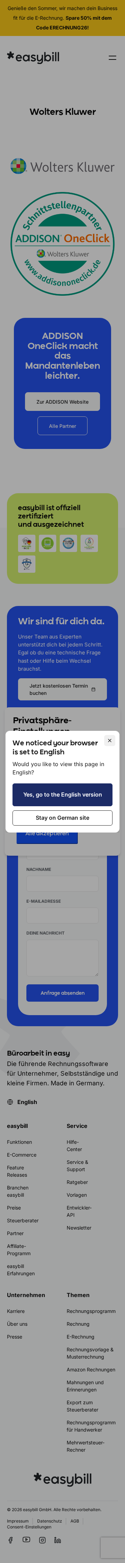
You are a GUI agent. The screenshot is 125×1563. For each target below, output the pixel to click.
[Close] (109, 740)
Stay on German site (62, 817)
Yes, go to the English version (62, 794)
